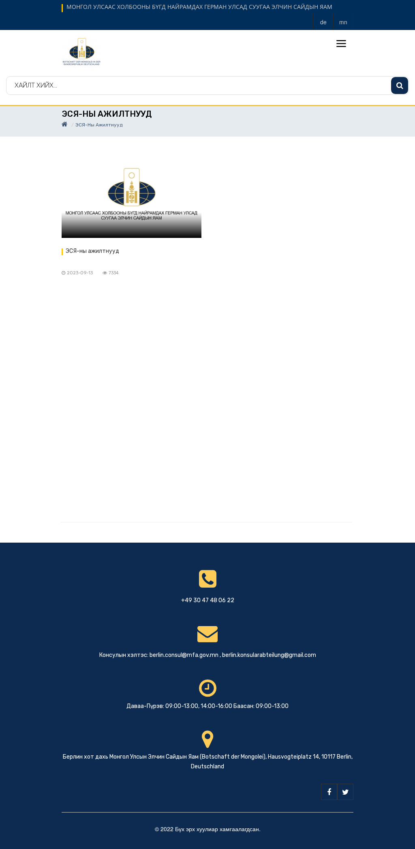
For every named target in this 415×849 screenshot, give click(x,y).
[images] (131, 195)
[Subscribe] (399, 85)
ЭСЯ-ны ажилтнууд (92, 251)
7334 (114, 273)
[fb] (329, 792)
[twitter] (345, 792)
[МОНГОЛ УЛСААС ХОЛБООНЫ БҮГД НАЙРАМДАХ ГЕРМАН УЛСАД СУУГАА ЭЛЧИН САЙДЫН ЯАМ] (82, 51)
